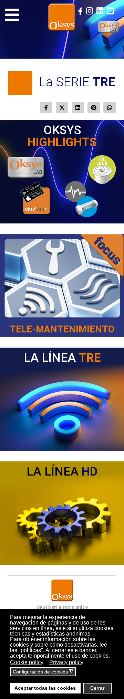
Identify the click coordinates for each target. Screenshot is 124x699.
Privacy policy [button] (66, 662)
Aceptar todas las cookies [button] (45, 688)
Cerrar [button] (97, 688)
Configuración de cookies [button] (43, 672)
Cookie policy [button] (26, 662)
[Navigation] (12, 15)
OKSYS (62, 136)
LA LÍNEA (62, 358)
